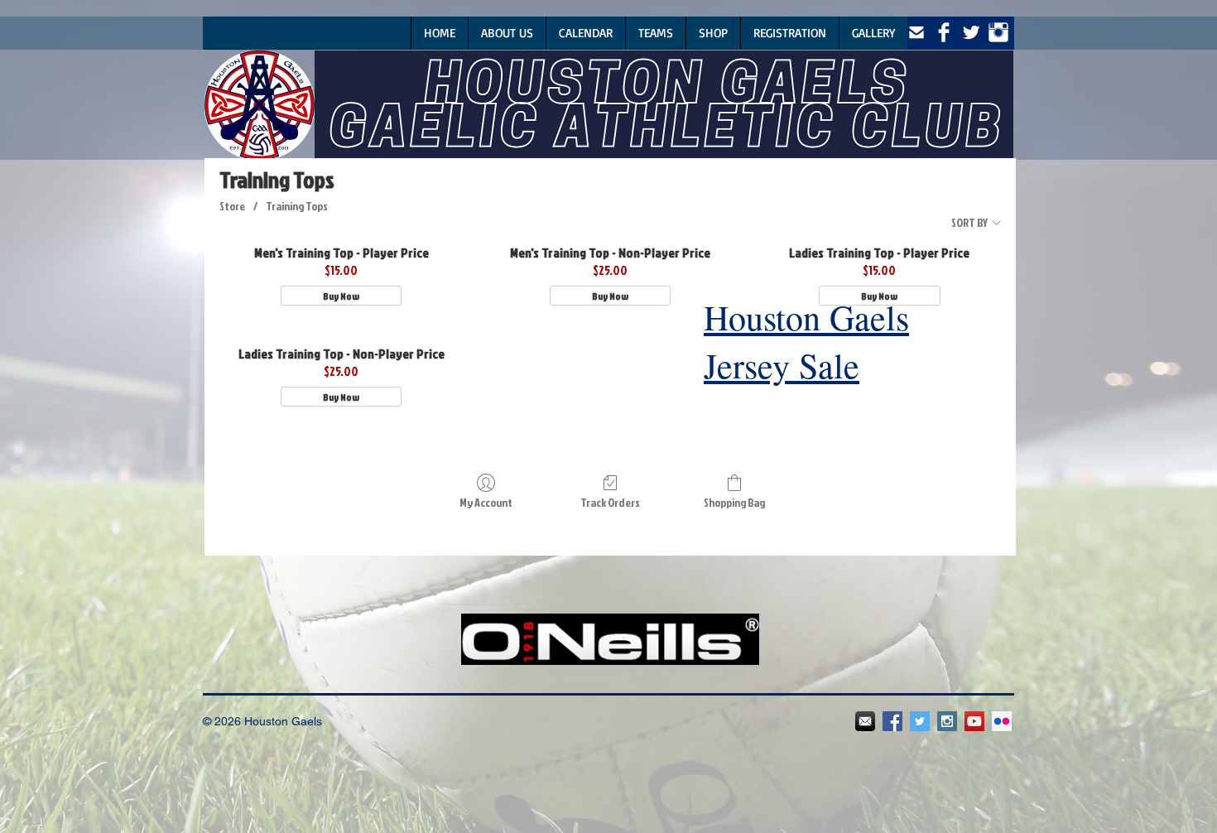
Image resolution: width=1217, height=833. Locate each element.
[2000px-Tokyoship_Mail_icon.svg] (865, 721)
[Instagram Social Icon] (947, 721)
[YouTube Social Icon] (974, 721)
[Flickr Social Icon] (1002, 721)
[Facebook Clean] (944, 32)
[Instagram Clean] (998, 32)
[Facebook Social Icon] (892, 721)
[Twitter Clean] (971, 32)
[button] (655, 33)
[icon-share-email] (916, 32)
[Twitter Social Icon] (920, 721)
